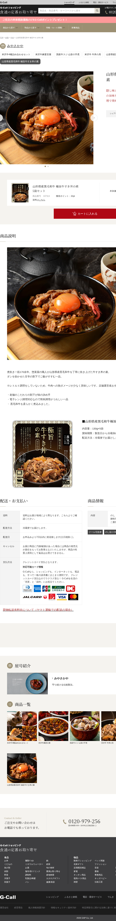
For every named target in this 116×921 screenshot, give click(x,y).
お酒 (27, 868)
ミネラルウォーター (34, 864)
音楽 (97, 868)
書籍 (97, 871)
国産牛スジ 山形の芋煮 (68, 54)
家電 (76, 871)
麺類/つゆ (29, 860)
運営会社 (4, 907)
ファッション (101, 864)
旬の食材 (50, 868)
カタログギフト (53, 878)
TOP (1, 38)
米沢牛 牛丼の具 (93, 54)
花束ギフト (79, 864)
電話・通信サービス (100, 2)
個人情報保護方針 (36, 907)
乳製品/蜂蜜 (30, 878)
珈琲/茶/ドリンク (32, 871)
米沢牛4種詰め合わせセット (16, 54)
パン (27, 882)
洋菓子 (7, 878)
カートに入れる (87, 213)
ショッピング (69, 2)
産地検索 (50, 875)
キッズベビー (101, 878)
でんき (111, 897)
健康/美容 (50, 882)
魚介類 (7, 868)
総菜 (48, 864)
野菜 (6, 875)
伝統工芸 (99, 882)
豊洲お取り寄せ (53, 871)
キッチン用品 (80, 875)
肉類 (7, 38)
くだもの (8, 864)
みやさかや (15, 46)
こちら (42, 200)
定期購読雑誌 (80, 868)
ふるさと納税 (84, 2)
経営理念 (18, 907)
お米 (6, 860)
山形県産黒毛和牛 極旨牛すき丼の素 (20, 61)
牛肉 (12, 38)
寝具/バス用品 (80, 878)
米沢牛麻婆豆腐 (43, 54)
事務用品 (99, 875)
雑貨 (76, 882)
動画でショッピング (83, 860)
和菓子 (7, 882)
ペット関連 (100, 860)
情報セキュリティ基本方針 (63, 907)
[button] (45, 166)
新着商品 (76, 27)
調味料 (28, 875)
